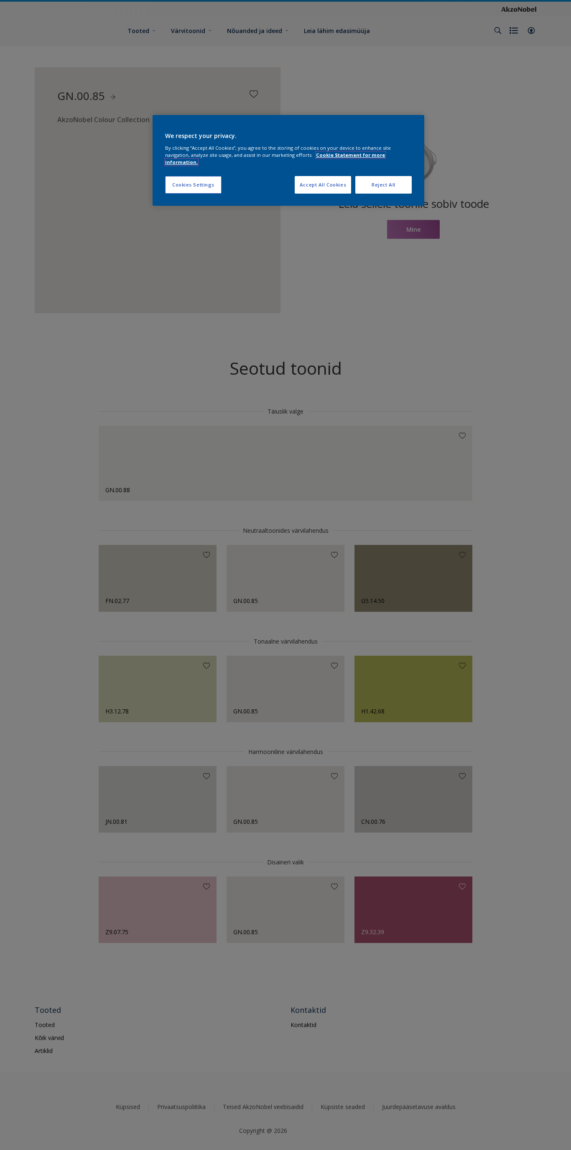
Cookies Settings (193, 184)
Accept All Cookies (323, 184)
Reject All (383, 184)
